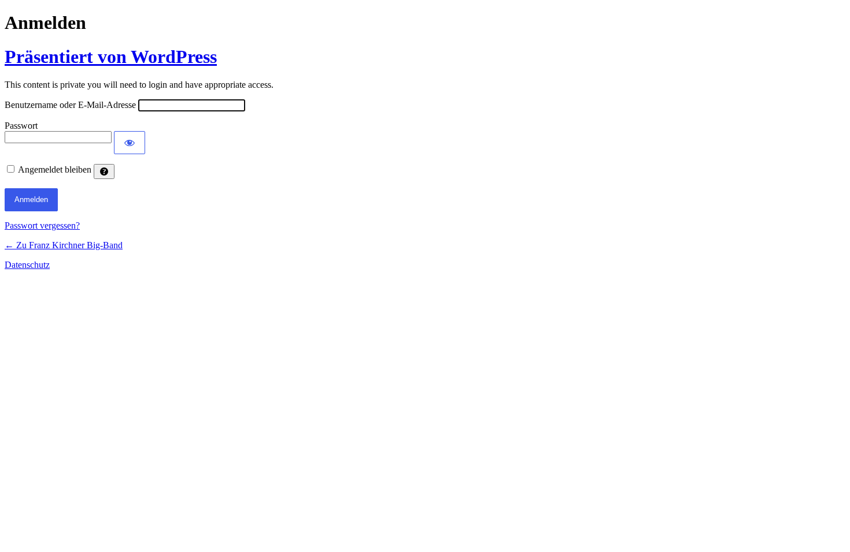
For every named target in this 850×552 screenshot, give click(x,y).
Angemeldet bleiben (54, 169)
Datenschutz (27, 265)
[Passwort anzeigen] (129, 142)
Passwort (21, 125)
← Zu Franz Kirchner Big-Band (64, 245)
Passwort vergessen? (42, 225)
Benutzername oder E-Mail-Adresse (70, 105)
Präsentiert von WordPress (111, 56)
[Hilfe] (104, 171)
